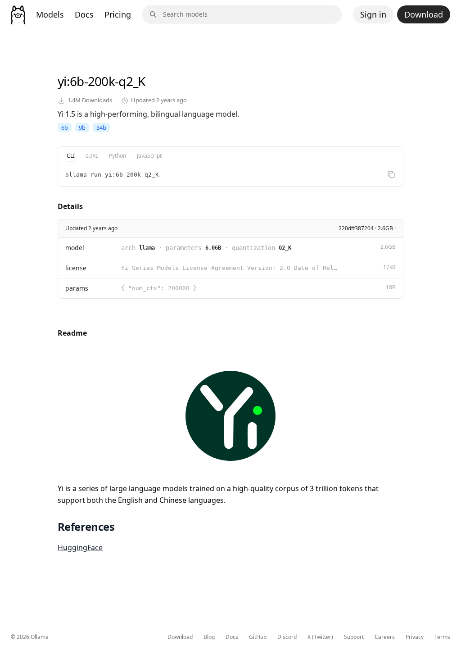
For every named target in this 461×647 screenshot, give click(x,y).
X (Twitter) (320, 637)
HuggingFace (80, 547)
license (75, 268)
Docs (84, 14)
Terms (442, 637)
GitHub (258, 637)
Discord (287, 637)
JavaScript (149, 155)
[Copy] (391, 174)
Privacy (415, 637)
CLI (71, 155)
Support (354, 637)
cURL (92, 155)
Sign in (373, 14)
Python (117, 155)
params (76, 288)
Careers (385, 637)
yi (62, 81)
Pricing (117, 14)
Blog (209, 637)
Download (423, 14)
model (74, 247)
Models (50, 14)
